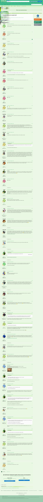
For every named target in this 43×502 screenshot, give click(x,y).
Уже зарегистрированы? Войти (33, 1)
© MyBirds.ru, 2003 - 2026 (4, 496)
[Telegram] (5, 7)
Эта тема (39, 4)
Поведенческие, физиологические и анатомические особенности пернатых (15, 17)
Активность (8, 4)
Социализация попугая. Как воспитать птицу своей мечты (37, 22)
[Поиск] (41, 4)
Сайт (2, 4)
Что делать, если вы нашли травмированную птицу (37, 19)
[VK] (3, 7)
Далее (4, 21)
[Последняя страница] (5, 21)
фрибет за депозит (9, 1)
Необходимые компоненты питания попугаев (37, 24)
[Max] (2, 7)
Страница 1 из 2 (8, 21)
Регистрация (40, 1)
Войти (24, 480)
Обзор (5, 4)
